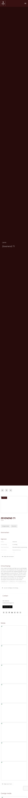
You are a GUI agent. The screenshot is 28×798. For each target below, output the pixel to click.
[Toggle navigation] (25, 3)
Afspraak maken (7, 607)
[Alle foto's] (2, 490)
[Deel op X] (6, 612)
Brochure (14, 526)
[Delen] (10, 490)
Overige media (5, 526)
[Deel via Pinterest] (9, 612)
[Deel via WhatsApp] (15, 612)
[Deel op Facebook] (4, 612)
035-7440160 (6, 601)
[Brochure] (6, 490)
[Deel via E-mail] (17, 612)
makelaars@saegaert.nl (8, 603)
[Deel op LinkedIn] (12, 612)
